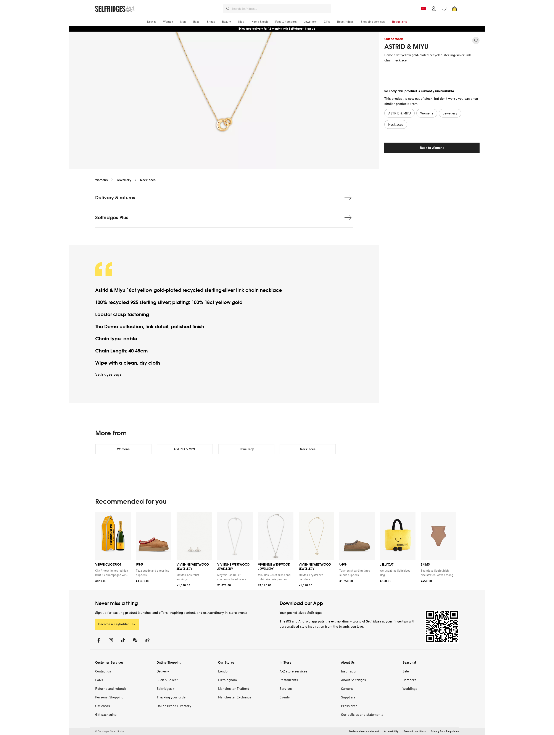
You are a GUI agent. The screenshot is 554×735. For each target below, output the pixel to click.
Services (286, 688)
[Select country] (423, 8)
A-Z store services (293, 671)
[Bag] (454, 8)
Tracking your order (172, 697)
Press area (349, 706)
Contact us (103, 671)
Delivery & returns (115, 198)
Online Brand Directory (174, 706)
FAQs (99, 680)
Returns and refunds (111, 688)
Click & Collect (167, 680)
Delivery (163, 671)
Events (285, 697)
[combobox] (280, 8)
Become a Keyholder (113, 624)
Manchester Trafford (233, 688)
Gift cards (102, 706)
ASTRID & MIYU (406, 47)
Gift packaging (105, 714)
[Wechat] (135, 643)
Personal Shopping (109, 697)
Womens (101, 180)
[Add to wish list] (476, 40)
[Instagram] (110, 643)
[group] (275, 551)
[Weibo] (147, 643)
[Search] (228, 8)
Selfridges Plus (111, 217)
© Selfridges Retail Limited (110, 731)
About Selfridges (353, 680)
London (223, 671)
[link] (112, 572)
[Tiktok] (122, 643)
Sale (406, 671)
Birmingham (227, 680)
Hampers (409, 680)
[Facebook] (98, 643)
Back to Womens (432, 148)
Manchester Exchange (234, 697)
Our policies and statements (362, 714)
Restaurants (289, 680)
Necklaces (148, 180)
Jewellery (123, 180)
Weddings (410, 688)
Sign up (310, 29)
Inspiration (349, 671)
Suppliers (348, 697)
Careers (347, 688)
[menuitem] (151, 21)
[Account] (433, 8)
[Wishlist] (444, 8)
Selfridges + (166, 688)
